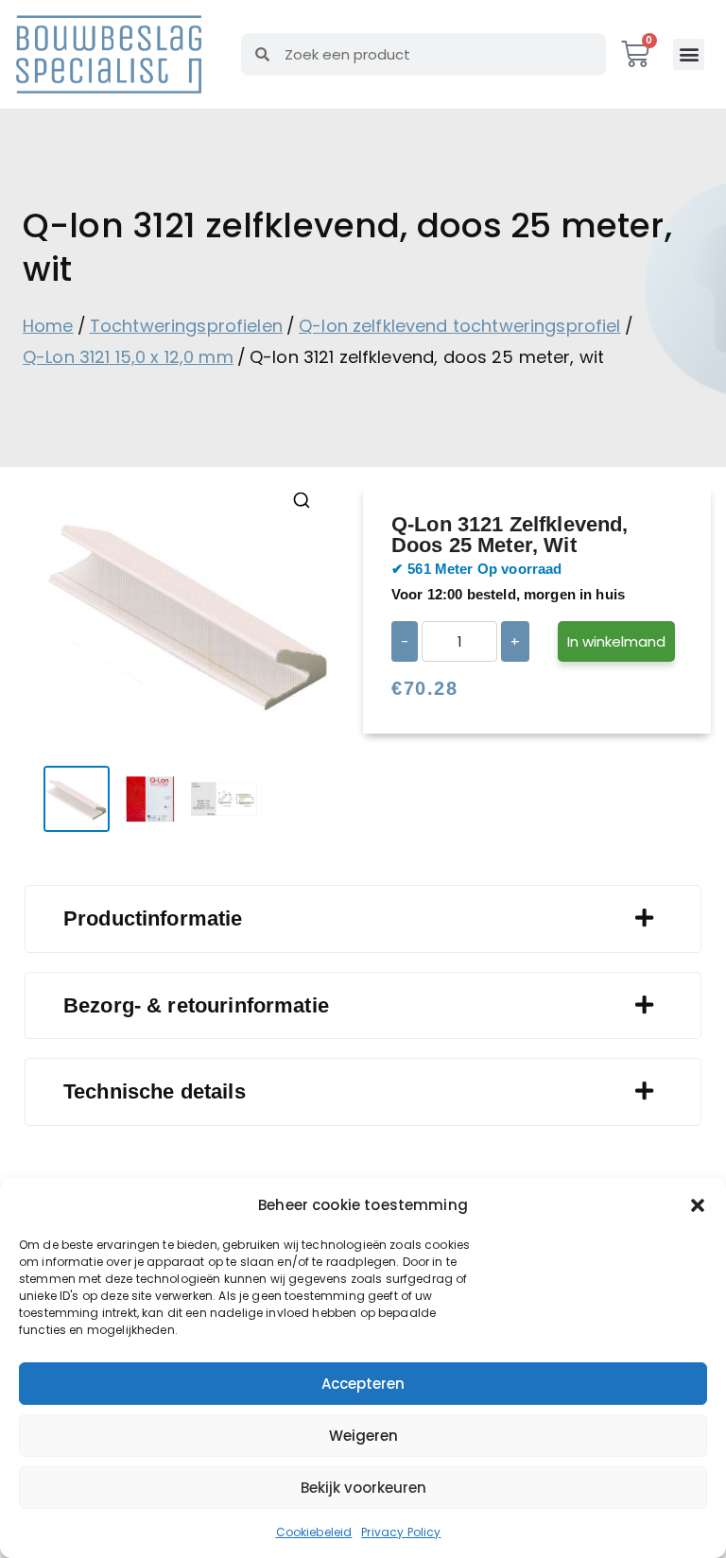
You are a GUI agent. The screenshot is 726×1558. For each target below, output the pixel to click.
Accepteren (363, 1384)
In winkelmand (616, 641)
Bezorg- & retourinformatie (196, 1005)
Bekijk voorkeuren (363, 1487)
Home (48, 326)
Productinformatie (153, 918)
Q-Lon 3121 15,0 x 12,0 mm (128, 357)
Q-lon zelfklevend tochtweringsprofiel (460, 326)
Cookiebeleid (314, 1532)
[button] (697, 1205)
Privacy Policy (401, 1532)
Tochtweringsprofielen (186, 326)
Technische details (154, 1091)
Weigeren (363, 1435)
